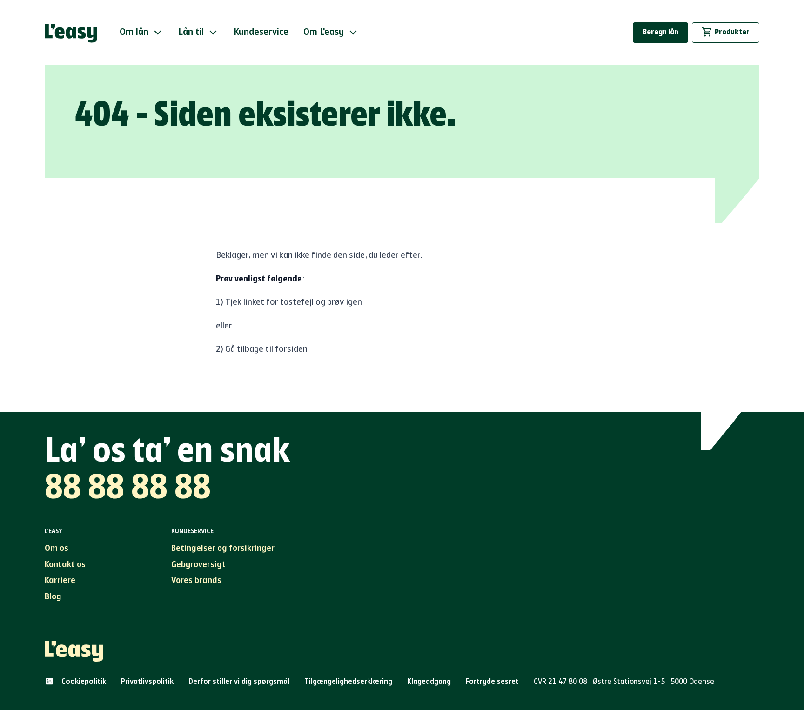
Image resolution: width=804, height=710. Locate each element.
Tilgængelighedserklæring (348, 682)
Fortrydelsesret (492, 682)
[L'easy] (71, 32)
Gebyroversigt (198, 565)
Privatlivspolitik (147, 682)
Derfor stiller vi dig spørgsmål (238, 682)
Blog (53, 597)
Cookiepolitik (83, 682)
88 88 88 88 (128, 489)
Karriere (60, 580)
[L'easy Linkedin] (49, 681)
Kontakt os (65, 565)
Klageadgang (429, 682)
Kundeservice (261, 32)
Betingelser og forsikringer (223, 548)
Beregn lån (660, 32)
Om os (56, 548)
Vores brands (196, 580)
